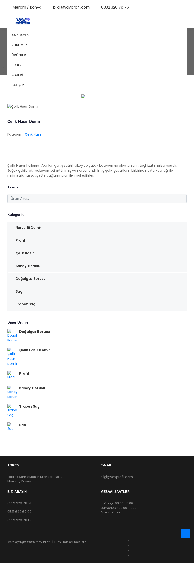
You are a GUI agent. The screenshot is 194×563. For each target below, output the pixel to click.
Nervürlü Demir (28, 227)
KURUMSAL (20, 45)
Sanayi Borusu (28, 266)
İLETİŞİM (18, 84)
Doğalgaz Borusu (30, 278)
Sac (22, 424)
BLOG (16, 65)
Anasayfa (20, 35)
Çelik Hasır (33, 134)
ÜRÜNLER (19, 55)
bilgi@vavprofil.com (71, 7)
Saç (19, 291)
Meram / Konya (27, 7)
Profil (20, 240)
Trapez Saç (25, 304)
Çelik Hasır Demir (34, 350)
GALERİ (17, 75)
